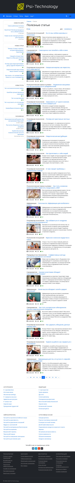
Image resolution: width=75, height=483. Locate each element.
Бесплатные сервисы (44, 456)
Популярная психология (35, 67)
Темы (28, 29)
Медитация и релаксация (28, 461)
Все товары (24, 466)
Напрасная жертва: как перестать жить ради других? (48, 68)
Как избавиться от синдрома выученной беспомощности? (47, 221)
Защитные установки (9, 473)
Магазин (9, 16)
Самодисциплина (44, 418)
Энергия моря (8, 404)
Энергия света (43, 404)
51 (40, 377)
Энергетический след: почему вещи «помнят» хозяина (15, 71)
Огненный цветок (44, 408)
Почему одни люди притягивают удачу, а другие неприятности (14, 65)
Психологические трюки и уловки (39, 85)
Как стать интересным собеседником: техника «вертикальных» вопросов (46, 308)
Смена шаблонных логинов (16, 26)
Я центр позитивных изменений (48, 420)
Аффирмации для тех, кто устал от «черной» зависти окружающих (48, 360)
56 (56, 377)
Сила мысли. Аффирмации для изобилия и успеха (48, 204)
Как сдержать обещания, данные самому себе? (48, 325)
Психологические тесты (45, 470)
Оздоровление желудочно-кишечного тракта (52, 427)
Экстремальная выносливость (47, 432)
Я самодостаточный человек (47, 422)
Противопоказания (8, 471)
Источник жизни (8, 392)
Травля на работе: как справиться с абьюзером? (49, 343)
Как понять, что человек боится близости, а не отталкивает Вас (14, 77)
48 (30, 377)
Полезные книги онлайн (45, 459)
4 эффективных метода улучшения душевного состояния (46, 256)
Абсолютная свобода (10, 394)
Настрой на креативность (11, 420)
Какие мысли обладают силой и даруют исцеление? (47, 290)
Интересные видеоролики (45, 467)
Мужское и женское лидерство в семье (48, 238)
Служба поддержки (61, 471)
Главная (29, 21)
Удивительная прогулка (10, 399)
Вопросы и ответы (61, 469)
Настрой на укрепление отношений (14, 422)
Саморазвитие (32, 50)
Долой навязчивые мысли (46, 425)
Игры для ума (42, 465)
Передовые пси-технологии (37, 255)
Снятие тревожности (45, 434)
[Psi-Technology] (37, 6)
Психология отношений (35, 33)
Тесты (21, 16)
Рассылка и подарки (61, 459)
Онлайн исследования (9, 468)
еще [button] (31, 16)
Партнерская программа (63, 456)
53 (46, 377)
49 (33, 377)
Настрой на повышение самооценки (14, 436)
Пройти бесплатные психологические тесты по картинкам (16, 132)
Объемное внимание (45, 436)
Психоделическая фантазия (47, 399)
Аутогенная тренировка (27, 463)
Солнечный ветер (44, 397)
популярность (68, 29)
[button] (66, 16)
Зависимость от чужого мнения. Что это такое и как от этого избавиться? (48, 103)
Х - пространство (43, 390)
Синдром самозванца (45, 439)
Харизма (41, 429)
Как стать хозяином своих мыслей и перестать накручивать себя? (47, 187)
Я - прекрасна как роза (10, 397)
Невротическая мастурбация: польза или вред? (47, 137)
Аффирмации (31, 203)
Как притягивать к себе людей (57, 153)
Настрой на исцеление (10, 429)
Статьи (15, 16)
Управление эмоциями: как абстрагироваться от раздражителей (48, 85)
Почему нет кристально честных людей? (48, 120)
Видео (27, 16)
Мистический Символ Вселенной (48, 401)
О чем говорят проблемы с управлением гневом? (46, 170)
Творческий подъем (9, 434)
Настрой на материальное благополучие (15, 427)
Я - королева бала (9, 390)
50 (37, 377)
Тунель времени (43, 392)
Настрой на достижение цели (12, 439)
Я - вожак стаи (8, 401)
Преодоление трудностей (11, 406)
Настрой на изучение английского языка (15, 418)
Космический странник (45, 406)
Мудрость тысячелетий (10, 425)
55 (52, 377)
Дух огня (41, 394)
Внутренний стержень (10, 432)
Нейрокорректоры (26, 459)
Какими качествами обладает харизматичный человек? (43, 273)
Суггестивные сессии (27, 456)
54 (49, 377)
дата (61, 29)
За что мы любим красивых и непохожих (47, 34)
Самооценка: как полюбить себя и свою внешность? (47, 51)
